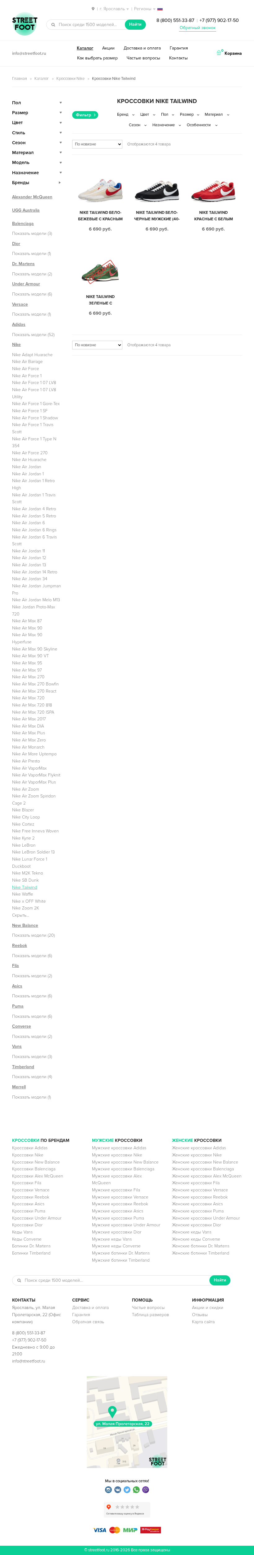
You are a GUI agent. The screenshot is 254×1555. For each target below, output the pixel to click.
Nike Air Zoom (25, 789)
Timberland (23, 1066)
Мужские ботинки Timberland (121, 1260)
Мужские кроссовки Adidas (119, 1148)
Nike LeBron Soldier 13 (33, 852)
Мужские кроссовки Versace (120, 1197)
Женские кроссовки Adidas (199, 1148)
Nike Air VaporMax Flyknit (36, 775)
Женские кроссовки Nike (197, 1155)
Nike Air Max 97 (27, 670)
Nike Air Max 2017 (29, 719)
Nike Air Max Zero (29, 740)
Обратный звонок (198, 27)
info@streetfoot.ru (29, 53)
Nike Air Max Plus (28, 733)
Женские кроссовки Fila (196, 1183)
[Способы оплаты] (127, 1532)
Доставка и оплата (142, 48)
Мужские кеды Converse (116, 1246)
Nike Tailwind (24, 887)
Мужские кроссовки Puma (118, 1218)
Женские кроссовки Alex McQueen (207, 1176)
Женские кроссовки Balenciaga (203, 1169)
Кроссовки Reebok (30, 1197)
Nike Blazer (23, 810)
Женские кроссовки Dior (196, 1225)
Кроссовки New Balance (36, 1162)
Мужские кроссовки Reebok (120, 1204)
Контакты (178, 58)
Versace (20, 304)
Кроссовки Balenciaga (33, 1169)
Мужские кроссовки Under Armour (126, 1225)
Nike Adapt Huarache (32, 354)
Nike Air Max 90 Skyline (34, 649)
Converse (21, 1026)
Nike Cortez (23, 824)
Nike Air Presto (26, 761)
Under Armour (26, 284)
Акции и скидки (207, 1307)
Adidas (18, 324)
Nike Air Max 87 (27, 621)
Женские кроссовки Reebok (200, 1197)
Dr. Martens (23, 263)
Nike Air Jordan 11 (28, 551)
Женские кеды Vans (191, 1232)
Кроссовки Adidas (29, 1148)
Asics (17, 986)
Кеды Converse (27, 1239)
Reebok (19, 945)
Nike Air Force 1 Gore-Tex (36, 403)
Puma (18, 1006)
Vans (17, 1046)
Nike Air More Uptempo (34, 754)
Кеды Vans (22, 1232)
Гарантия (179, 48)
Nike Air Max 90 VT (30, 656)
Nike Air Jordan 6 (28, 522)
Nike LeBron (24, 845)
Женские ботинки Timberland (200, 1253)
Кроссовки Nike (70, 78)
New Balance (25, 925)
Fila (15, 965)
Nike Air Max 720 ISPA (33, 712)
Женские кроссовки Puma (198, 1211)
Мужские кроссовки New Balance (125, 1162)
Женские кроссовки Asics (197, 1204)
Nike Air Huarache (29, 459)
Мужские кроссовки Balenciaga (123, 1169)
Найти (135, 24)
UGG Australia (26, 210)
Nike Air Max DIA (28, 726)
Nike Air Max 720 (28, 698)
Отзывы (200, 1314)
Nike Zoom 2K (25, 908)
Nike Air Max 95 (27, 663)
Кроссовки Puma (28, 1211)
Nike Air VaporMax (29, 768)
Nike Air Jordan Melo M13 (36, 600)
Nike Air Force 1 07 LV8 (34, 382)
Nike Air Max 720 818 (32, 705)
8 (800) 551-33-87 (175, 20)
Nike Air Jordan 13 (29, 565)
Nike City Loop (26, 817)
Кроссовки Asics (28, 1204)
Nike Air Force (25, 368)
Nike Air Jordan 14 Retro (34, 572)
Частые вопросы (143, 58)
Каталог (85, 48)
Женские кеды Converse (196, 1239)
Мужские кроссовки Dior (116, 1232)
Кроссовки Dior (27, 1225)
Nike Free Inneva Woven (35, 831)
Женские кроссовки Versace (200, 1190)
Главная (19, 78)
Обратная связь (88, 1321)
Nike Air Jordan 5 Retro (34, 516)
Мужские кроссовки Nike (117, 1155)
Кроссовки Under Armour (36, 1218)
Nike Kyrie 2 (23, 838)
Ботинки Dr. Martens (31, 1246)
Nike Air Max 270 (28, 677)
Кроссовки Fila (26, 1183)
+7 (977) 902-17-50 (219, 20)
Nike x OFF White (29, 901)
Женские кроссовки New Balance (205, 1162)
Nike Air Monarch (28, 747)
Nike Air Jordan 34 (29, 578)
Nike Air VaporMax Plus (34, 782)
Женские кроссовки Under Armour (206, 1218)
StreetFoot (24, 24)
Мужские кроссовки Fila (116, 1190)
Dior (16, 243)
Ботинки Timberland (31, 1253)
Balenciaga (23, 223)
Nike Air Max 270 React (34, 691)
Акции (108, 48)
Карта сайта (203, 1321)
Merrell (19, 1087)
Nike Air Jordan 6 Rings (34, 530)
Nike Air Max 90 (27, 628)
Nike (16, 344)
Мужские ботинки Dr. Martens (121, 1253)
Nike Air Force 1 (27, 375)
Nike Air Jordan (26, 466)
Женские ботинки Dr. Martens (200, 1246)
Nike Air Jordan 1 (28, 474)
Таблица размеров (150, 1314)
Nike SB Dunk (25, 880)
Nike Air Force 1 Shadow (35, 418)
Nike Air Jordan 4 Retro (34, 509)
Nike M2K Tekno (27, 873)
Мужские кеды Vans (112, 1239)
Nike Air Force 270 (30, 453)
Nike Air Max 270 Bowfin (35, 684)
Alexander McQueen (32, 197)
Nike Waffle (22, 894)
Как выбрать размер (97, 58)
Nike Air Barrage (27, 361)
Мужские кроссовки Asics (117, 1211)
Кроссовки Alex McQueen (37, 1176)
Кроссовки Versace (31, 1190)
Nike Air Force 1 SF (30, 410)
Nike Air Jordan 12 (29, 557)
